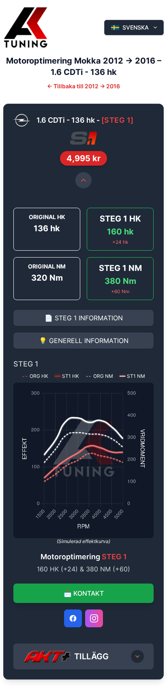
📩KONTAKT (84, 593)
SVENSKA (135, 27)
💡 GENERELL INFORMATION (83, 341)
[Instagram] (94, 618)
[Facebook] (73, 618)
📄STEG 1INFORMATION (84, 318)
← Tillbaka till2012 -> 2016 (83, 86)
